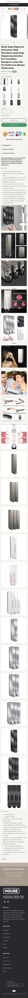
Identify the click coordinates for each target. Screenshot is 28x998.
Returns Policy (7, 968)
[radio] (4, 81)
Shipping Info (7, 964)
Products (5, 930)
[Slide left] (10, 42)
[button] (3, 9)
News (4, 944)
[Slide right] (17, 42)
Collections (6, 933)
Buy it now (14, 125)
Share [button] (4, 859)
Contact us (6, 961)
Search (5, 947)
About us (5, 957)
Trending (5, 940)
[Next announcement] (25, 4)
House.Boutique (10, 993)
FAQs (4, 971)
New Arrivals (6, 937)
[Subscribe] (23, 881)
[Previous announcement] (3, 4)
